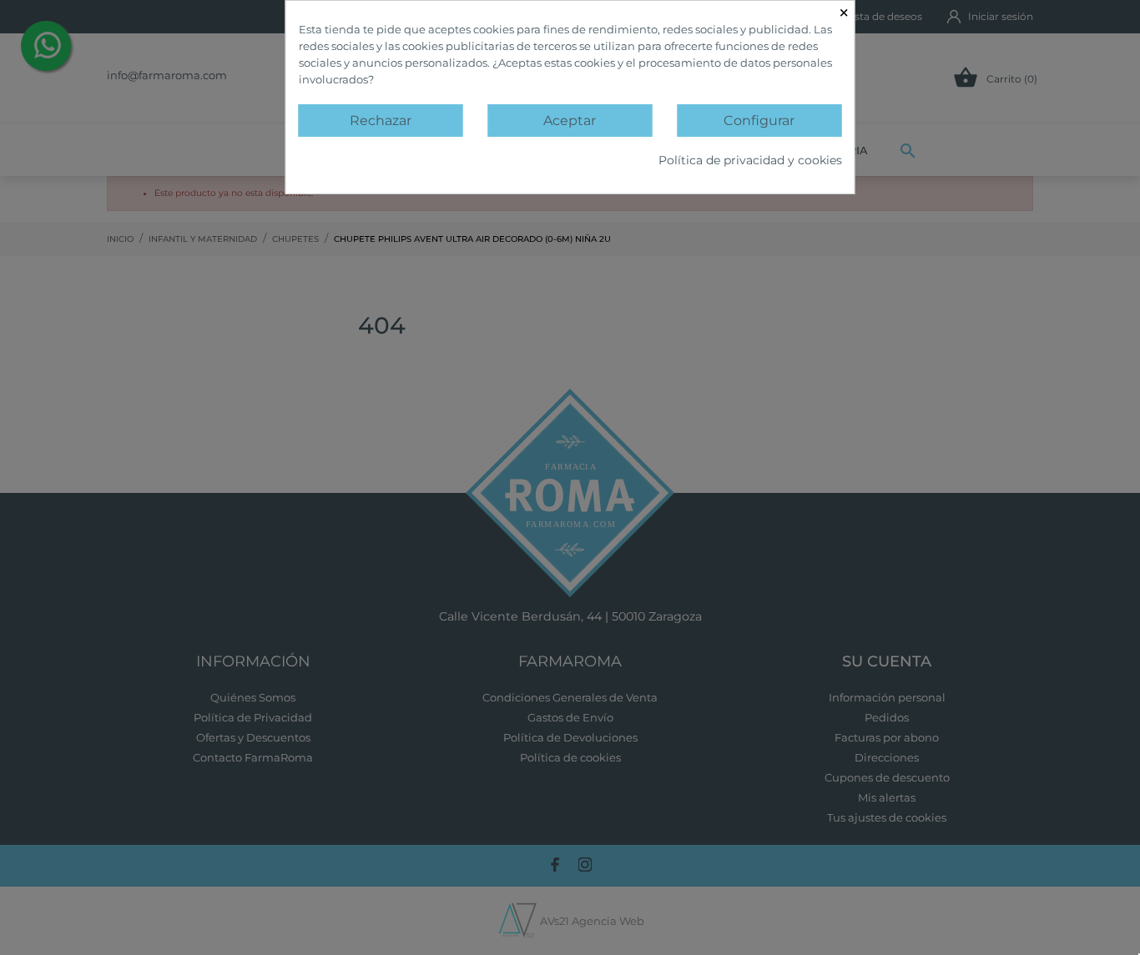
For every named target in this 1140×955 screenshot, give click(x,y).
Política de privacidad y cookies (750, 160)
